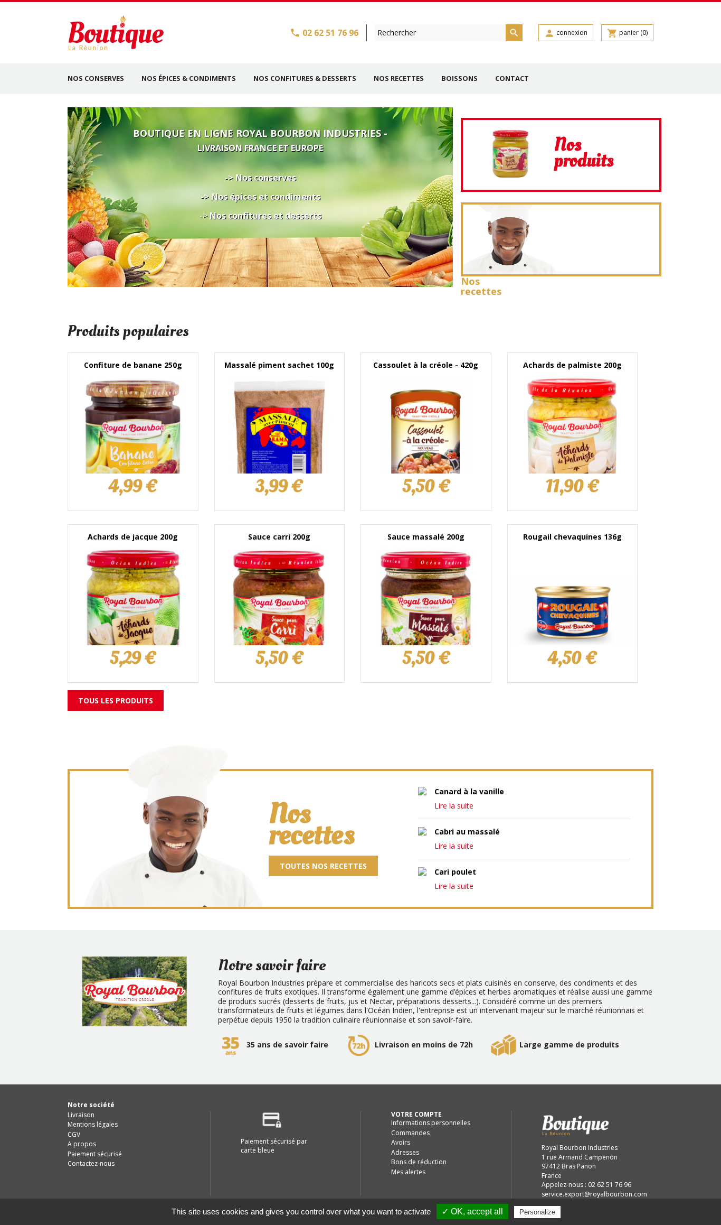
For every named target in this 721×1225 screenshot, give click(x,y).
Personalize (537, 1212)
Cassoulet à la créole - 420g (425, 365)
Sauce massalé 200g (425, 537)
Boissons (459, 78)
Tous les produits (115, 700)
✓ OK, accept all (472, 1211)
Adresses (405, 1152)
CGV (74, 1134)
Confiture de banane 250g (133, 365)
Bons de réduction (419, 1161)
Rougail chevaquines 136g (572, 537)
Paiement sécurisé (95, 1153)
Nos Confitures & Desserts (304, 78)
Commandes (410, 1132)
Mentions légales (93, 1124)
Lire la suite (453, 806)
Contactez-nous (91, 1163)
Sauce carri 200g (279, 537)
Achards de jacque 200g (133, 537)
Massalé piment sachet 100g (279, 365)
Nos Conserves (96, 78)
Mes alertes (408, 1171)
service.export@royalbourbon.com (594, 1194)
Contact (512, 78)
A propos (82, 1143)
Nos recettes (399, 78)
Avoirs (400, 1142)
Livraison (81, 1114)
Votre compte (416, 1114)
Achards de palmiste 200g (572, 365)
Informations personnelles (430, 1122)
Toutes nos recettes (323, 866)
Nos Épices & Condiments (188, 78)
